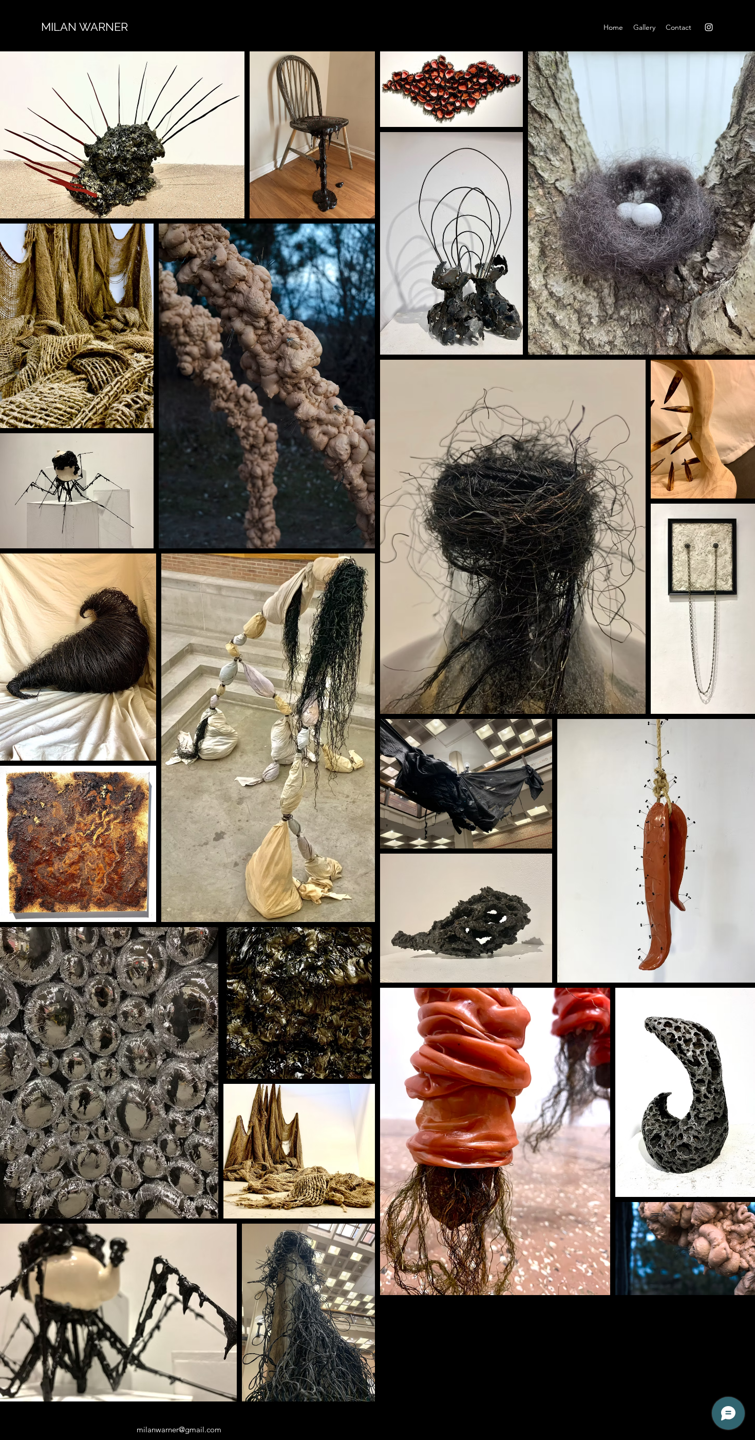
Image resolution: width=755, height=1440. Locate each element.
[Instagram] (709, 27)
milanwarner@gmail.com (179, 1429)
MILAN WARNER (84, 26)
